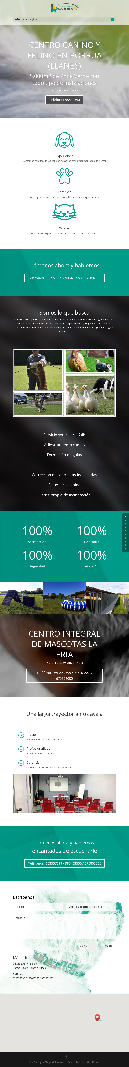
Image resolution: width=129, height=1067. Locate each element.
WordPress (93, 1062)
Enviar (107, 946)
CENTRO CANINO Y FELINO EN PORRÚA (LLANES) (64, 55)
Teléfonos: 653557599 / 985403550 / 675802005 (64, 278)
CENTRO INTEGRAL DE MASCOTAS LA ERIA (64, 644)
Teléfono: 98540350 (64, 99)
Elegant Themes (55, 1062)
